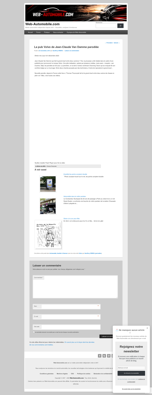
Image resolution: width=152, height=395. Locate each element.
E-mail (36, 316)
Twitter (104, 356)
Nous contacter (58, 32)
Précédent (109, 43)
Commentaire (38, 277)
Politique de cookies (83, 374)
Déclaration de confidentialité (103, 374)
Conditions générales (46, 374)
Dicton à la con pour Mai (72, 218)
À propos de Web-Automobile (76, 32)
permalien (98, 253)
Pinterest (109, 356)
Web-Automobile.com (42, 23)
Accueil (30, 32)
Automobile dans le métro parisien (75, 196)
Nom (35, 306)
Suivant (117, 43)
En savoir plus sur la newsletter (131, 389)
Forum (38, 32)
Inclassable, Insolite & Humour (59, 253)
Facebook (99, 356)
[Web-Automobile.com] (76, 21)
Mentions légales (62, 374)
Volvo (80, 253)
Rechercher (99, 22)
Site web (36, 326)
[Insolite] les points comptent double (75, 174)
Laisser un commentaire (72, 51)
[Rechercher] (120, 25)
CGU (72, 374)
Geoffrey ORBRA (58, 51)
